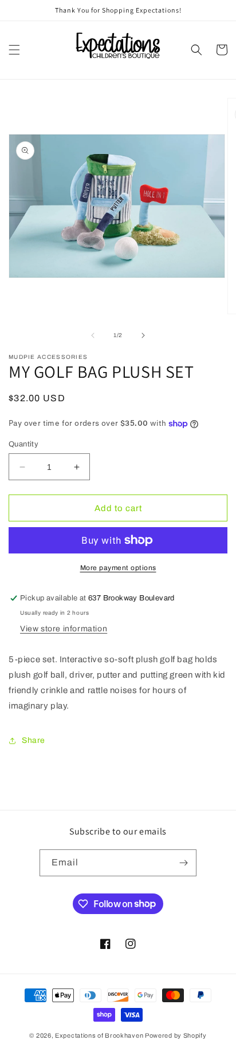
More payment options (118, 568)
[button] (14, 49)
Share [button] (33, 740)
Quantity (23, 444)
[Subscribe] (183, 862)
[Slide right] (143, 335)
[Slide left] (92, 335)
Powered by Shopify (176, 1035)
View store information (63, 628)
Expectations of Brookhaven (100, 1035)
